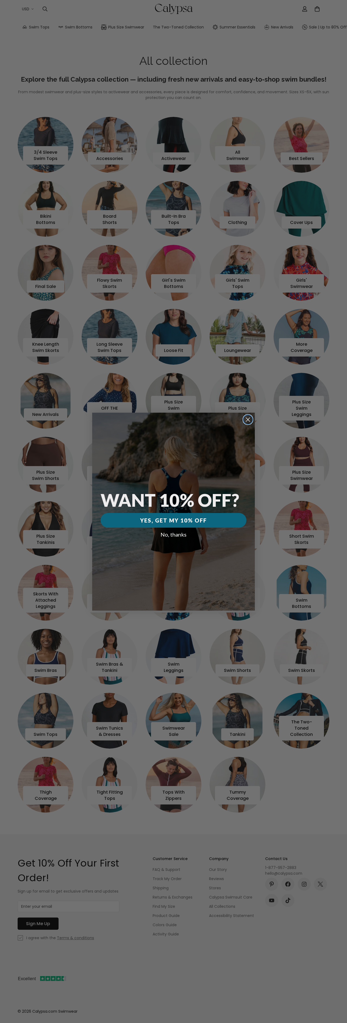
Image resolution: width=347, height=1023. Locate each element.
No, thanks (173, 534)
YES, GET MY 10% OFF (173, 520)
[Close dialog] (248, 419)
